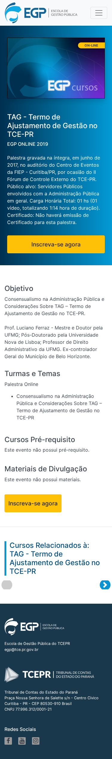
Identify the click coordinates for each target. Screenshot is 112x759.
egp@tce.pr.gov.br (21, 649)
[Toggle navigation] (98, 13)
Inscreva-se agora (56, 244)
